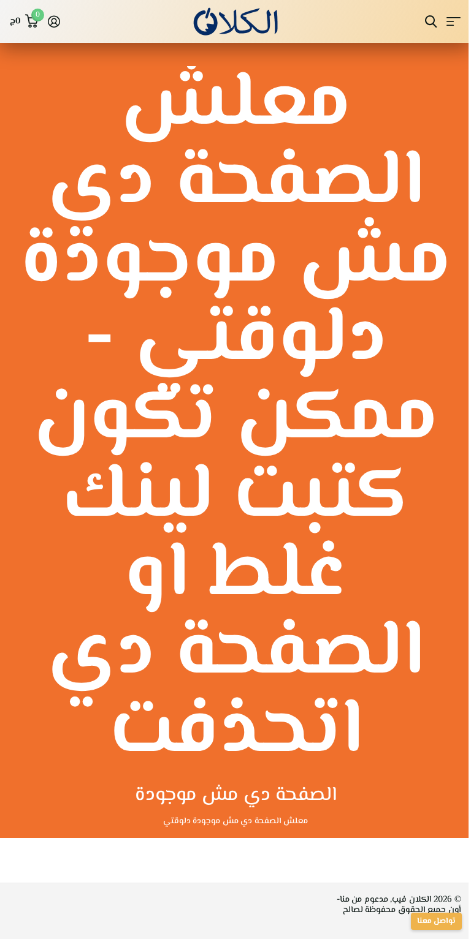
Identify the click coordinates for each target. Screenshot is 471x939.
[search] (431, 22)
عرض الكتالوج (453, 22)
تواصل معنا (436, 921)
